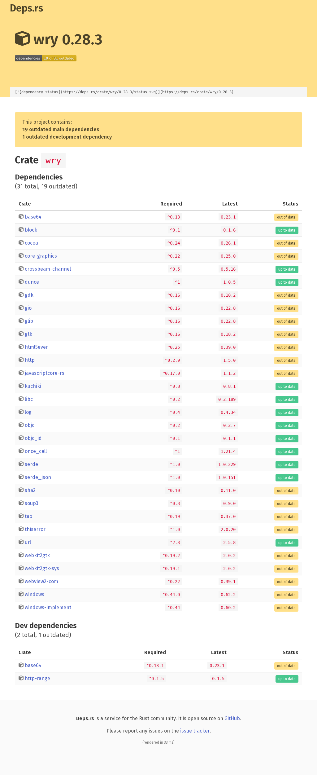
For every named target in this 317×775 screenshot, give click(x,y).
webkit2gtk (37, 555)
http (30, 360)
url (28, 542)
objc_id (33, 438)
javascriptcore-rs (44, 373)
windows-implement (48, 607)
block (31, 230)
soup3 (31, 503)
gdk (29, 295)
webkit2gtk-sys (42, 568)
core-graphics (41, 256)
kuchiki (33, 386)
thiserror (35, 529)
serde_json (38, 477)
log (28, 412)
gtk (28, 334)
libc (29, 399)
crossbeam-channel (48, 269)
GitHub (232, 718)
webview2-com (41, 581)
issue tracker (195, 731)
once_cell (36, 451)
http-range (37, 678)
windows (34, 594)
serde (31, 464)
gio (28, 308)
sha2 (30, 490)
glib (29, 321)
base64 (33, 217)
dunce (32, 282)
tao (28, 516)
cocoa (31, 243)
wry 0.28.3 (66, 39)
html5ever (36, 347)
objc (29, 425)
